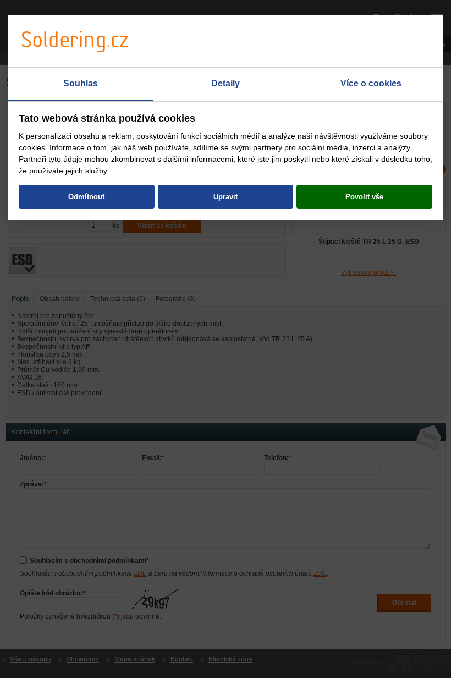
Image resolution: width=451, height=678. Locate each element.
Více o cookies (371, 83)
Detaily (225, 83)
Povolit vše (364, 197)
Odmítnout (86, 197)
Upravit (225, 197)
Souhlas (80, 83)
